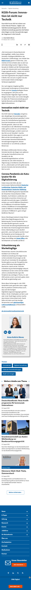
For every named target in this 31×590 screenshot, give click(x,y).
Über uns (5, 538)
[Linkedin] (13, 573)
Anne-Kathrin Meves (9, 38)
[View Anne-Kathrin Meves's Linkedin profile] (5, 332)
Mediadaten (6, 550)
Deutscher (24, 185)
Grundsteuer (5, 433)
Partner (4, 554)
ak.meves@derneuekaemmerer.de (13, 311)
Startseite (4, 8)
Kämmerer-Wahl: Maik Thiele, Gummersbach (14, 472)
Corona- (14, 90)
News (3, 511)
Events (4, 527)
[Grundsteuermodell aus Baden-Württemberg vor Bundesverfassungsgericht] (15, 427)
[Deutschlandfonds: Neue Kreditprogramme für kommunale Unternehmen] (15, 391)
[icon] (8, 564)
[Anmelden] (28, 3)
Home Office (20, 238)
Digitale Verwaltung (13, 8)
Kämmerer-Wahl (6, 468)
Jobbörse (5, 531)
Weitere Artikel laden (15, 492)
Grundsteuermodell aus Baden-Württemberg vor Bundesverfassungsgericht (15, 439)
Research (5, 523)
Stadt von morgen (8, 374)
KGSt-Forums (6, 61)
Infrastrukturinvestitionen (8, 397)
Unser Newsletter (19, 560)
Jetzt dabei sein (15, 586)
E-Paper (4, 515)
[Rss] (23, 573)
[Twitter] (18, 573)
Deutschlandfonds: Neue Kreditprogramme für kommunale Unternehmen (15, 402)
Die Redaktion (6, 542)
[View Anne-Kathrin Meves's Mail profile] (9, 332)
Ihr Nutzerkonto (7, 534)
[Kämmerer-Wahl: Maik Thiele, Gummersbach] (15, 461)
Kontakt (4, 546)
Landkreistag (6, 187)
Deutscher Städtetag (19, 189)
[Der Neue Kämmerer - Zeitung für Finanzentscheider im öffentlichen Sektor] (15, 2)
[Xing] (8, 573)
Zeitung (4, 519)
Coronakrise (7, 365)
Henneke (17, 114)
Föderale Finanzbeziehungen (12, 369)
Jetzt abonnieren (18, 565)
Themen (4, 362)
